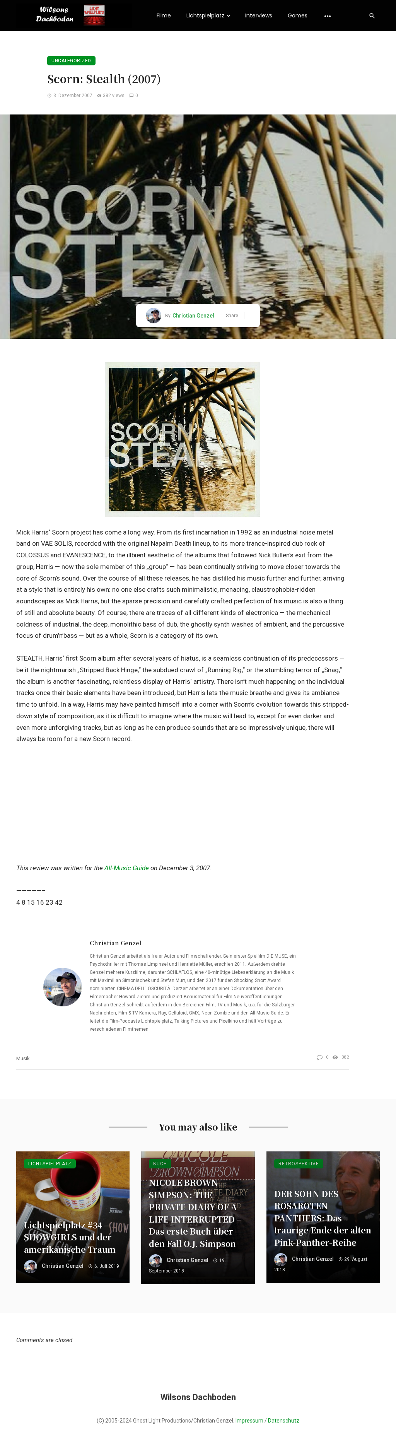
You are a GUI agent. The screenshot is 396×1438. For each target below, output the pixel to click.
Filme (164, 15)
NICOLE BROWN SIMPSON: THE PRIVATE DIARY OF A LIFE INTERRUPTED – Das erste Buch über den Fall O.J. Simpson (195, 1213)
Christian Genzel (193, 316)
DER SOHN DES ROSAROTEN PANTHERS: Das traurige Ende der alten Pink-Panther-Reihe (322, 1218)
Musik (23, 1058)
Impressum (249, 1421)
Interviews (258, 15)
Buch (160, 1163)
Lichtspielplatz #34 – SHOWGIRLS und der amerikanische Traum (70, 1237)
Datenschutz (283, 1421)
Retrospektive (298, 1163)
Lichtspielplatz (205, 15)
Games (297, 15)
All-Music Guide (126, 868)
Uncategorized (71, 60)
